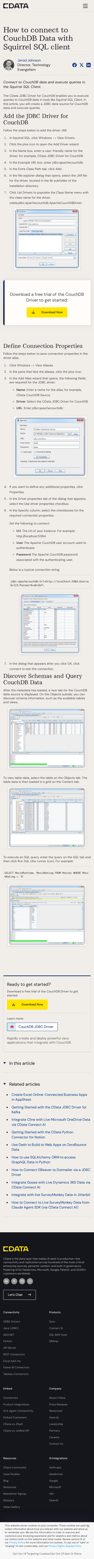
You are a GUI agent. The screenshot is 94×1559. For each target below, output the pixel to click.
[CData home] (19, 6)
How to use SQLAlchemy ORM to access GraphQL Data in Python (44, 1159)
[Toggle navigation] (85, 6)
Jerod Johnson (29, 60)
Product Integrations (16, 1404)
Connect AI (56, 1328)
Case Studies (11, 1474)
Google (53, 1481)
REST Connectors (14, 1354)
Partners (54, 1430)
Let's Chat (15, 1295)
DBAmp (53, 1341)
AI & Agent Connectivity (18, 1411)
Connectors (10, 1398)
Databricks (56, 1474)
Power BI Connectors (16, 1367)
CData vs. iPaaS (13, 1424)
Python (7, 1341)
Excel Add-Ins (12, 1361)
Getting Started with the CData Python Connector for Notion (42, 1134)
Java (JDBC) (11, 1328)
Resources (9, 1487)
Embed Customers (15, 1417)
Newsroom (56, 1411)
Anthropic (55, 1467)
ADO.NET (8, 1335)
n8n (51, 1494)
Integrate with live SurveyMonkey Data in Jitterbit (51, 1194)
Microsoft (55, 1487)
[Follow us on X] (81, 65)
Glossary (8, 1500)
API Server (9, 1348)
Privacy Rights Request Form (65, 1546)
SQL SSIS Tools (58, 1335)
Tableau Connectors (15, 1374)
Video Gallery (11, 1507)
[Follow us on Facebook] (74, 65)
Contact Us (56, 1443)
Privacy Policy (17, 1542)
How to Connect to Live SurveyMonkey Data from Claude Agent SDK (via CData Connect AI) (50, 1205)
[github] (22, 1281)
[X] (14, 1281)
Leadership (56, 1424)
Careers (54, 1437)
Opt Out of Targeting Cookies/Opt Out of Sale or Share (47, 1553)
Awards (54, 1417)
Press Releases (58, 1404)
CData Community (14, 1467)
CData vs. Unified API (16, 1430)
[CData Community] (30, 1281)
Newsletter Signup (14, 1494)
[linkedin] (6, 1281)
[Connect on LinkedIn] (88, 65)
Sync (52, 1321)
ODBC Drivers (11, 1321)
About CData (57, 1398)
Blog (6, 1481)
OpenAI (53, 1500)
